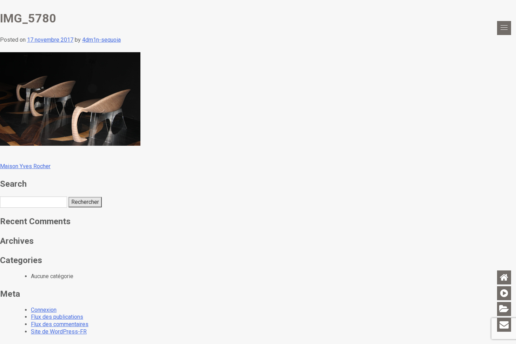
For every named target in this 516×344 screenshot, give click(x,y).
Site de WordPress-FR (59, 331)
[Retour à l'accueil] (504, 277)
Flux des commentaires (59, 324)
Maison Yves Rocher (25, 166)
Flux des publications (57, 317)
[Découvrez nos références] (504, 309)
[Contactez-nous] (504, 325)
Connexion (44, 310)
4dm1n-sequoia (101, 39)
